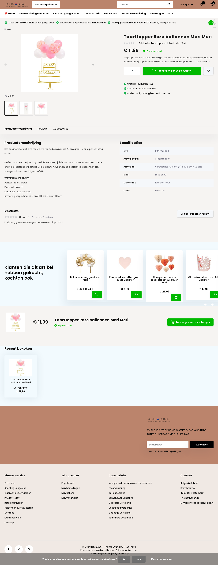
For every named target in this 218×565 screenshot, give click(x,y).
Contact (9, 512)
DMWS (119, 546)
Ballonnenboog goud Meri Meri (85, 278)
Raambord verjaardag (121, 517)
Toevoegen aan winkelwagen (174, 70)
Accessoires (60, 129)
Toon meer (201, 61)
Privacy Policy (11, 497)
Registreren (67, 483)
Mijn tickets (67, 493)
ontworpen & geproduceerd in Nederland (82, 22)
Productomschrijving (18, 129)
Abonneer (202, 444)
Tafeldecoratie (91, 13)
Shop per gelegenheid (66, 13)
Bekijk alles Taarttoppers (152, 43)
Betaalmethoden (13, 502)
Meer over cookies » (162, 559)
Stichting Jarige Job (15, 488)
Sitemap (9, 522)
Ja (124, 559)
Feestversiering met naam (34, 13)
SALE (170, 13)
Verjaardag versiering (120, 507)
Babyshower (111, 13)
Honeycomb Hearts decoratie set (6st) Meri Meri (164, 280)
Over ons (9, 483)
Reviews (43, 129)
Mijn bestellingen (70, 488)
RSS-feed (131, 546)
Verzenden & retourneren (18, 507)
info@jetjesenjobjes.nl (201, 502)
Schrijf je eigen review (196, 213)
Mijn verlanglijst (69, 497)
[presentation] (5, 64)
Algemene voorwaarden (17, 493)
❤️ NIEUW (9, 13)
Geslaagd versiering (120, 512)
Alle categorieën (44, 4)
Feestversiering (117, 488)
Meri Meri (181, 43)
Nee (139, 559)
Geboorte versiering (134, 13)
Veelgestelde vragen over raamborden (130, 483)
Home (7, 29)
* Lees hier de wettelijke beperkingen (164, 451)
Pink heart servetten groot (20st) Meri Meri (124, 278)
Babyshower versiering (121, 497)
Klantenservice (12, 517)
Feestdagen (157, 13)
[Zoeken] (169, 4)
